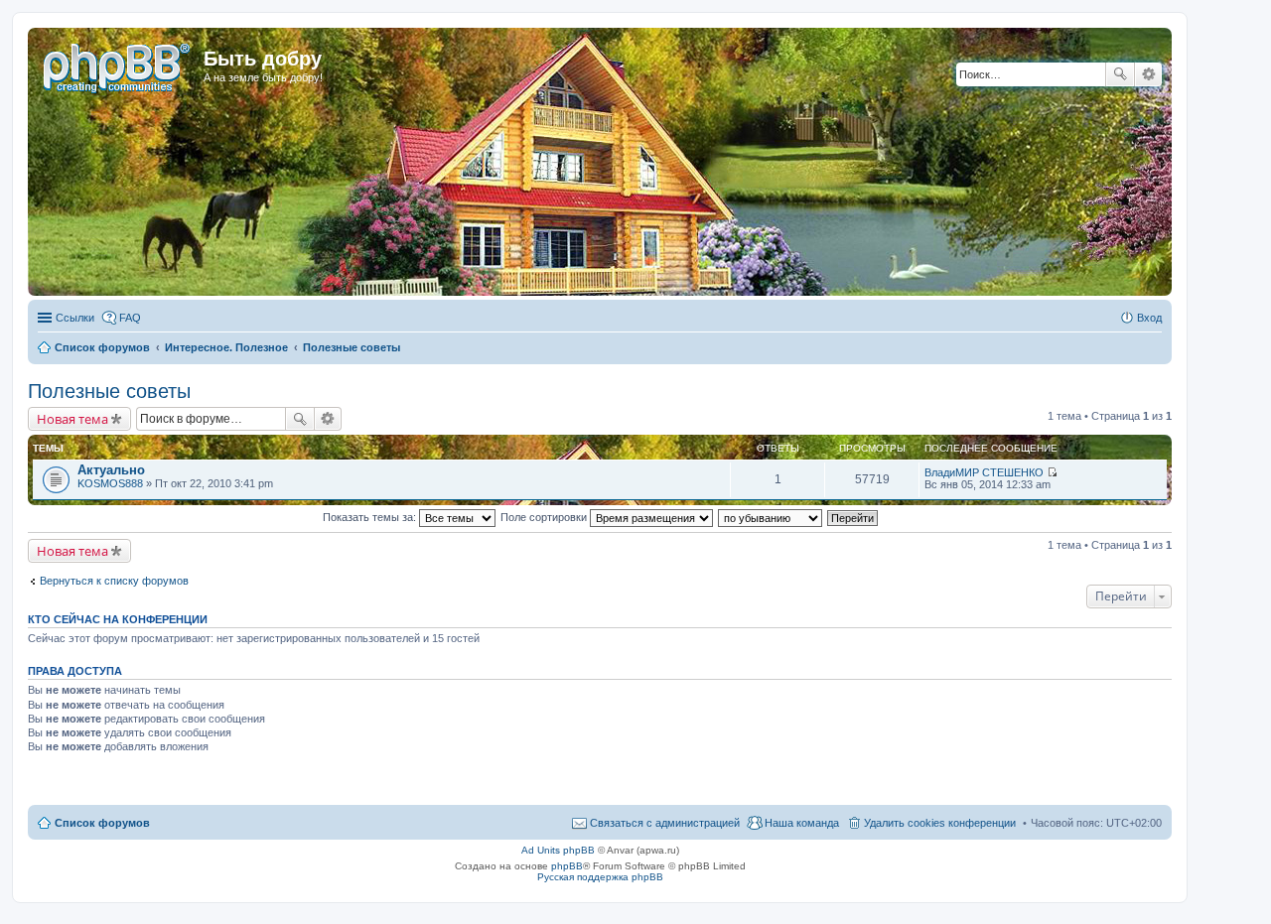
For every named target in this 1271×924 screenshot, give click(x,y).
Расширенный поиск (1148, 74)
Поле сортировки (545, 517)
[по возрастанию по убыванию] (771, 517)
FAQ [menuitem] (130, 318)
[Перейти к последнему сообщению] (1052, 472)
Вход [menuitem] (1149, 318)
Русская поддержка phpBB (600, 876)
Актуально (111, 469)
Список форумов (102, 823)
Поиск (1120, 74)
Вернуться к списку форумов (114, 581)
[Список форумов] (118, 64)
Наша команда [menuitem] (802, 823)
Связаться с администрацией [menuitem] (665, 823)
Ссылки (75, 318)
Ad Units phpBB (558, 850)
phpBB (567, 865)
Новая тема (72, 419)
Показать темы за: (371, 517)
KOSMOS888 (110, 483)
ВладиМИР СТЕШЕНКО (984, 472)
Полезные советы (109, 391)
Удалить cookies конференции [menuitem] (940, 823)
